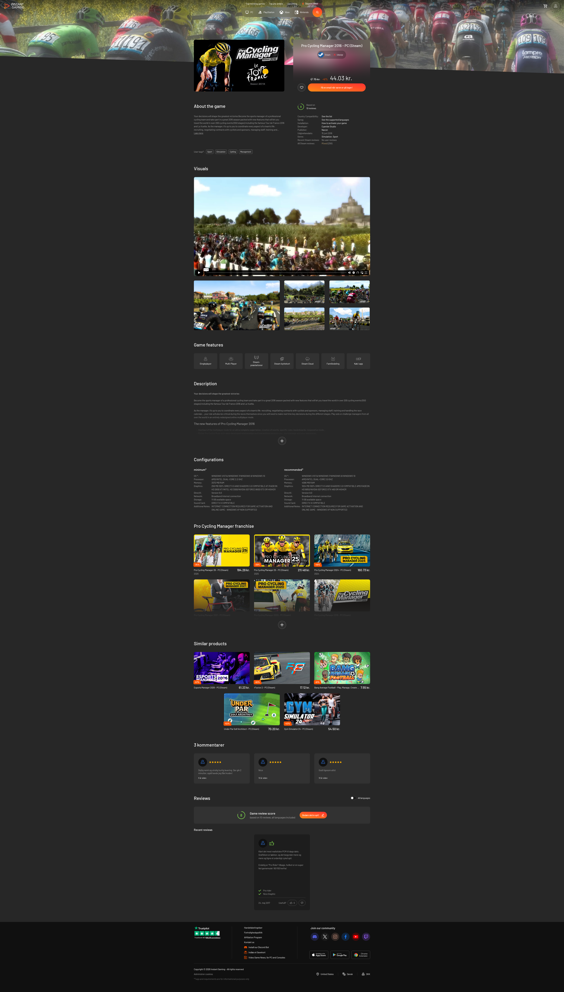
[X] (325, 937)
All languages (364, 798)
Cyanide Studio (329, 126)
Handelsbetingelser (253, 927)
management (245, 152)
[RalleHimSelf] (202, 762)
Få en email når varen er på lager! (337, 87)
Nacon (325, 130)
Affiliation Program (253, 937)
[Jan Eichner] (262, 762)
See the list (327, 116)
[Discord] (315, 937)
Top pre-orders (276, 3)
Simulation (327, 136)
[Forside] (14, 6)
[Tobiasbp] (323, 762)
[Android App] (339, 955)
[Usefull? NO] (302, 903)
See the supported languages (335, 119)
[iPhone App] (318, 955)
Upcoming (292, 3)
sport (209, 152)
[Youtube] (356, 937)
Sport (335, 136)
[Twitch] (366, 937)
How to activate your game (334, 123)
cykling (233, 152)
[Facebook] (345, 937)
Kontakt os (249, 942)
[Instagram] (335, 937)
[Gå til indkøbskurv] (545, 6)
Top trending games (255, 3)
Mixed (325, 143)
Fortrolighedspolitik (253, 932)
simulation (220, 152)
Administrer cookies (203, 974)
